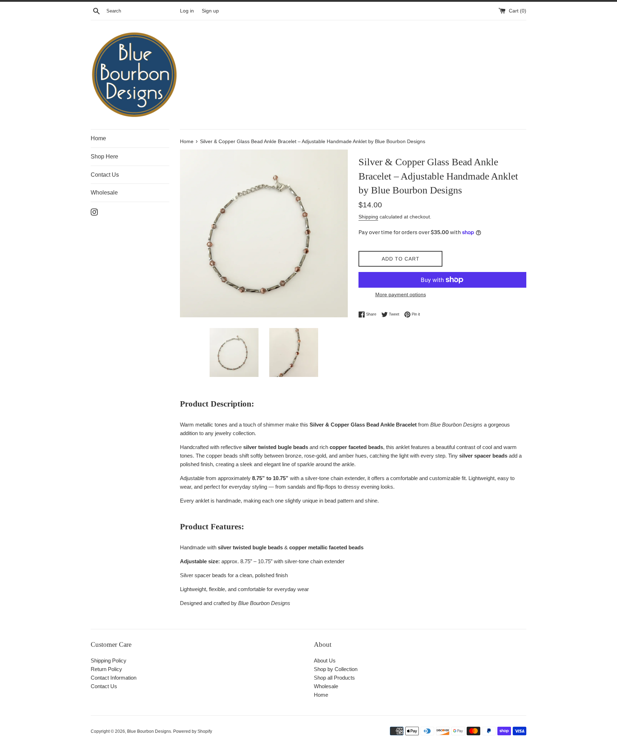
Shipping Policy (108, 660)
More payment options (400, 294)
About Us (325, 660)
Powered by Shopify (192, 731)
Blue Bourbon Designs (149, 731)
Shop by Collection (335, 669)
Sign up (210, 11)
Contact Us (105, 175)
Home (98, 138)
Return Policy (106, 669)
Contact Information (113, 678)
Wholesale (104, 193)
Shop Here (104, 156)
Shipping (368, 217)
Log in (187, 11)
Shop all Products (334, 678)
